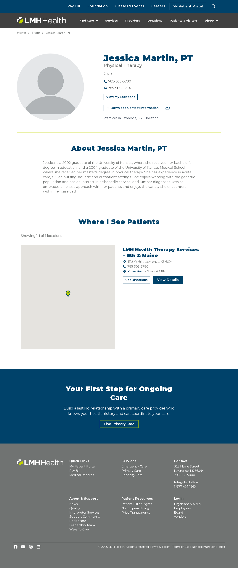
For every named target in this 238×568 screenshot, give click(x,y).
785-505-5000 (184, 475)
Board (178, 512)
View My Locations (120, 97)
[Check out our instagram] (30, 547)
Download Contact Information (134, 108)
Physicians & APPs (187, 504)
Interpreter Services (84, 512)
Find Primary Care (119, 424)
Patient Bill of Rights (137, 504)
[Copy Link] (167, 108)
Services (111, 20)
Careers (158, 6)
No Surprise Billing (135, 508)
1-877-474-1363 (185, 486)
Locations (154, 20)
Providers (132, 20)
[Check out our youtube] (23, 547)
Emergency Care (134, 466)
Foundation (97, 6)
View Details (168, 280)
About (209, 20)
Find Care (87, 20)
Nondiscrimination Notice (208, 546)
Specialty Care (132, 475)
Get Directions (136, 280)
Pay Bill (73, 6)
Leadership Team (82, 525)
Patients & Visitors (184, 20)
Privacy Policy (161, 546)
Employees (182, 508)
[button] (213, 6)
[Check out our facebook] (15, 547)
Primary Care (131, 470)
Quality (74, 508)
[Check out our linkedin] (38, 547)
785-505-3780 (137, 266)
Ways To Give (79, 529)
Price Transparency (136, 512)
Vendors (180, 516)
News (73, 504)
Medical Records (81, 475)
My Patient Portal (188, 6)
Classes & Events (129, 6)
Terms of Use (180, 546)
